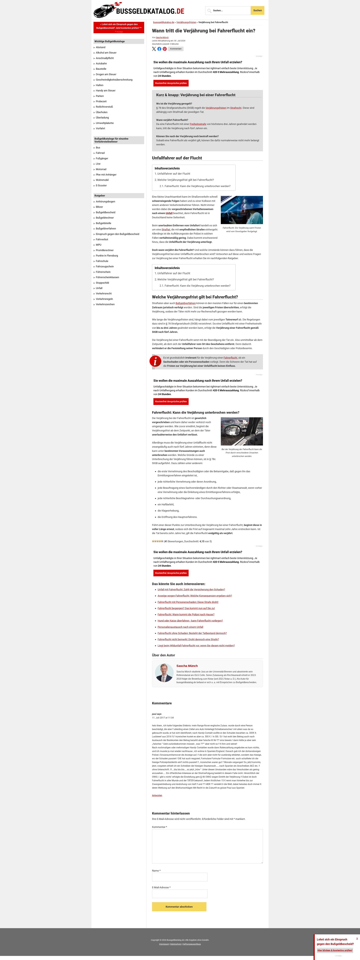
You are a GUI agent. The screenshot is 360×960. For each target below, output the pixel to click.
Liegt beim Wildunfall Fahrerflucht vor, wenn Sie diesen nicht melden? (196, 645)
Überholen (101, 112)
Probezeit (101, 101)
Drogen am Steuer (106, 74)
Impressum (164, 944)
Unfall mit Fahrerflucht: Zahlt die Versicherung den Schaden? (191, 589)
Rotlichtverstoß (104, 106)
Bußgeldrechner (105, 217)
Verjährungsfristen (186, 22)
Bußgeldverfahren (186, 303)
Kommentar (159, 826)
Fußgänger (102, 158)
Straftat (166, 229)
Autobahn (101, 63)
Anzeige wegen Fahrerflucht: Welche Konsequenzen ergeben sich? (195, 595)
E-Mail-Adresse (161, 887)
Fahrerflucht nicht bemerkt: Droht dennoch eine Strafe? (188, 639)
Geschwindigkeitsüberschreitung (114, 79)
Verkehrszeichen (105, 304)
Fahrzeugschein (105, 266)
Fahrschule (102, 261)
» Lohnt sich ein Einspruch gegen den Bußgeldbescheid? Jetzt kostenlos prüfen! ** (118, 26)
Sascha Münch (162, 37)
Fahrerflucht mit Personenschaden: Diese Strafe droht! (188, 602)
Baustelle (101, 68)
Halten (99, 85)
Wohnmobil (102, 180)
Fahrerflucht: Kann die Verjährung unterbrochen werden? (197, 186)
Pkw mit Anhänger (106, 174)
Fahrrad (100, 153)
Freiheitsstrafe (198, 124)
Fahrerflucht (230, 357)
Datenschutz (175, 944)
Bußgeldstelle (103, 223)
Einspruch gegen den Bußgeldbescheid (117, 234)
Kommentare (175, 49)
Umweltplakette (105, 123)
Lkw (98, 163)
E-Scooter (101, 185)
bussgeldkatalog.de (163, 22)
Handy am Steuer (105, 90)
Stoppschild (102, 282)
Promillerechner (105, 250)
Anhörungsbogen (105, 201)
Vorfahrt (100, 128)
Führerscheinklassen (107, 277)
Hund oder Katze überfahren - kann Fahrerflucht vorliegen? (190, 620)
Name (156, 870)
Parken (100, 96)
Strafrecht (235, 107)
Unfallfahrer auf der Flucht (173, 173)
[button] (154, 49)
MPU (98, 244)
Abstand (100, 47)
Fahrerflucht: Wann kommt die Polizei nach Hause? (186, 614)
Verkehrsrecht (104, 293)
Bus (98, 147)
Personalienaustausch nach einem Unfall (180, 626)
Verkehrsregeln (104, 299)
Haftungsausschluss (192, 944)
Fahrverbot (102, 239)
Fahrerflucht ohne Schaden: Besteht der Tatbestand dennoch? (192, 633)
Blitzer (99, 206)
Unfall (169, 213)
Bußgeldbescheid (105, 212)
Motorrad (101, 169)
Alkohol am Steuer (106, 52)
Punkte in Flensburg (107, 255)
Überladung (102, 117)
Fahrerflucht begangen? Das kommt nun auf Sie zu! (186, 608)
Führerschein (103, 272)
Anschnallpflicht (105, 58)
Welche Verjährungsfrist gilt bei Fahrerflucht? (185, 180)
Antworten (157, 795)
